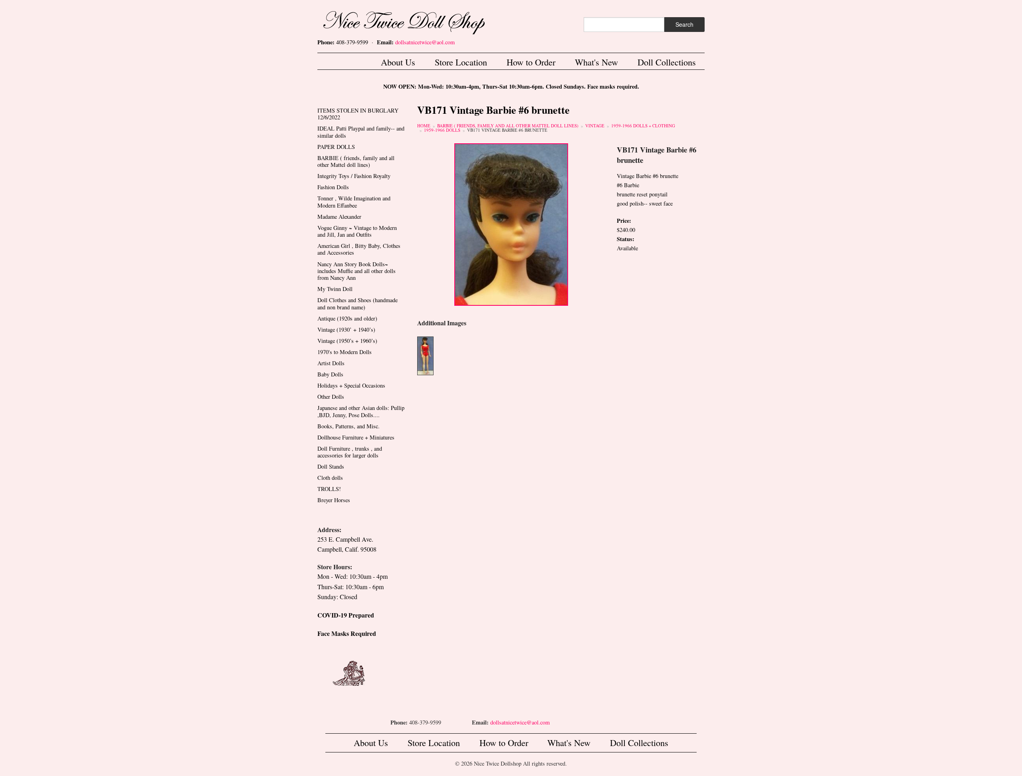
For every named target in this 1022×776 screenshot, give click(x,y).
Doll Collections (667, 62)
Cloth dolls (330, 477)
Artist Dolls (331, 363)
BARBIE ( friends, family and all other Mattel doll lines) (507, 126)
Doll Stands (330, 466)
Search (684, 24)
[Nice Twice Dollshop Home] (417, 21)
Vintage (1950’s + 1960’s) (347, 340)
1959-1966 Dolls (442, 130)
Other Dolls (330, 396)
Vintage (594, 126)
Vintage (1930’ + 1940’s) (346, 329)
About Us (398, 62)
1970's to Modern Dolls (344, 352)
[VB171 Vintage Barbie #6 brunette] (511, 224)
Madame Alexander (339, 216)
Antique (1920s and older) (347, 318)
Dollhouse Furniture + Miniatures (355, 437)
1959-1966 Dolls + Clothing (643, 126)
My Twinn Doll (335, 289)
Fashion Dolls (333, 187)
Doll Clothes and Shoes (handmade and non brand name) (357, 303)
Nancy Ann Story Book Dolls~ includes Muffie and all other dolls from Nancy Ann (356, 271)
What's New (596, 62)
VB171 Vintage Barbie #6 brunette (507, 130)
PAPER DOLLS (336, 146)
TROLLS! (329, 489)
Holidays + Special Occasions (351, 385)
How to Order (531, 62)
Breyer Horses (333, 500)
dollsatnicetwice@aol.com (425, 42)
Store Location (461, 62)
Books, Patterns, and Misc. (348, 426)
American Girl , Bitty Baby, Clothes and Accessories (358, 249)
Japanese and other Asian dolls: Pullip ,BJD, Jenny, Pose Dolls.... (360, 411)
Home (423, 126)
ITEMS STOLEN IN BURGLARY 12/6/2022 (357, 114)
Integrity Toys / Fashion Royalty (353, 176)
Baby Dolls (330, 374)
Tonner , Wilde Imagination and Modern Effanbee (353, 201)
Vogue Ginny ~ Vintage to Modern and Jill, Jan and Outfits (357, 231)
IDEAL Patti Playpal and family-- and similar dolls (360, 132)
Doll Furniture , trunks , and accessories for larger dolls (349, 452)
